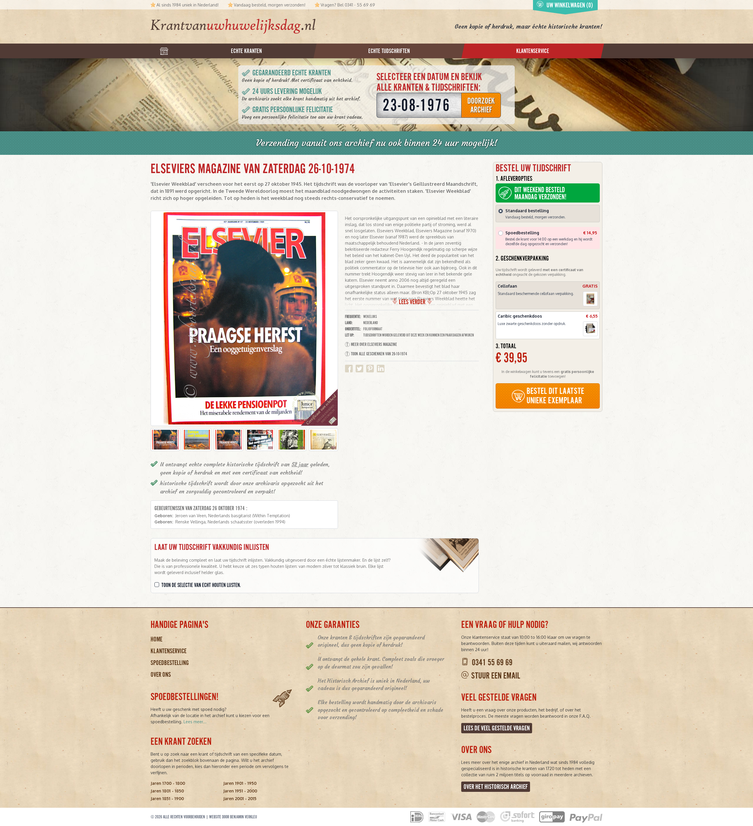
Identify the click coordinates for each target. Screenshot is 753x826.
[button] (165, 439)
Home (156, 639)
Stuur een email (495, 676)
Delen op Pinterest (370, 368)
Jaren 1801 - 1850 (167, 790)
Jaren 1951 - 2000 (240, 790)
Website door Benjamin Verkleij (233, 817)
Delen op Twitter (359, 368)
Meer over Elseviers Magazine (374, 344)
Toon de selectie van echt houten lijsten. (201, 585)
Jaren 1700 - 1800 (168, 783)
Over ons (161, 675)
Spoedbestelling (170, 663)
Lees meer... (195, 721)
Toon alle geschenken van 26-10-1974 (379, 353)
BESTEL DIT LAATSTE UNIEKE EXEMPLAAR (555, 396)
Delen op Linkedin (380, 368)
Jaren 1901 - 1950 (239, 783)
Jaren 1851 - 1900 (167, 798)
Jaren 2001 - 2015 (239, 798)
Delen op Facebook (349, 368)
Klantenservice (168, 651)
